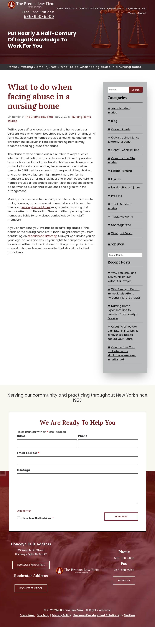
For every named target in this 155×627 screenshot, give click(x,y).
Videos (131, 13)
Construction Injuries (125, 150)
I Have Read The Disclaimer (37, 518)
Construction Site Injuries (121, 160)
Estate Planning (121, 171)
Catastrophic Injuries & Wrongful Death (123, 140)
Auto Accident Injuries (119, 110)
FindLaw (129, 615)
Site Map (43, 615)
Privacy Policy (61, 615)
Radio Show (134, 8)
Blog (144, 8)
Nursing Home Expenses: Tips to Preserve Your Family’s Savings (123, 312)
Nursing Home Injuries (125, 187)
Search (136, 89)
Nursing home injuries (35, 207)
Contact (141, 13)
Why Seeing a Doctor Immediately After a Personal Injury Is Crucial (124, 293)
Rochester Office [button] (31, 588)
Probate (116, 196)
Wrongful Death (121, 233)
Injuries (116, 179)
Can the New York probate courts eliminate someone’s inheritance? (122, 353)
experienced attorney (42, 236)
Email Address (28, 453)
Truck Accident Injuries (119, 206)
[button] (152, 605)
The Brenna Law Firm (39, 117)
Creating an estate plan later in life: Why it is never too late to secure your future (123, 333)
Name (21, 436)
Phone (82, 436)
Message (23, 470)
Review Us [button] (124, 580)
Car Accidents (120, 129)
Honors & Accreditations (92, 8)
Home (60, 8)
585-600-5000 (39, 16)
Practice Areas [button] (115, 8)
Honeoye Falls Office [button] (31, 565)
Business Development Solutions (96, 615)
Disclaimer (24, 511)
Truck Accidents (122, 216)
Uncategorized (121, 225)
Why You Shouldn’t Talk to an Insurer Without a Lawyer (122, 277)
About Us (69, 8)
